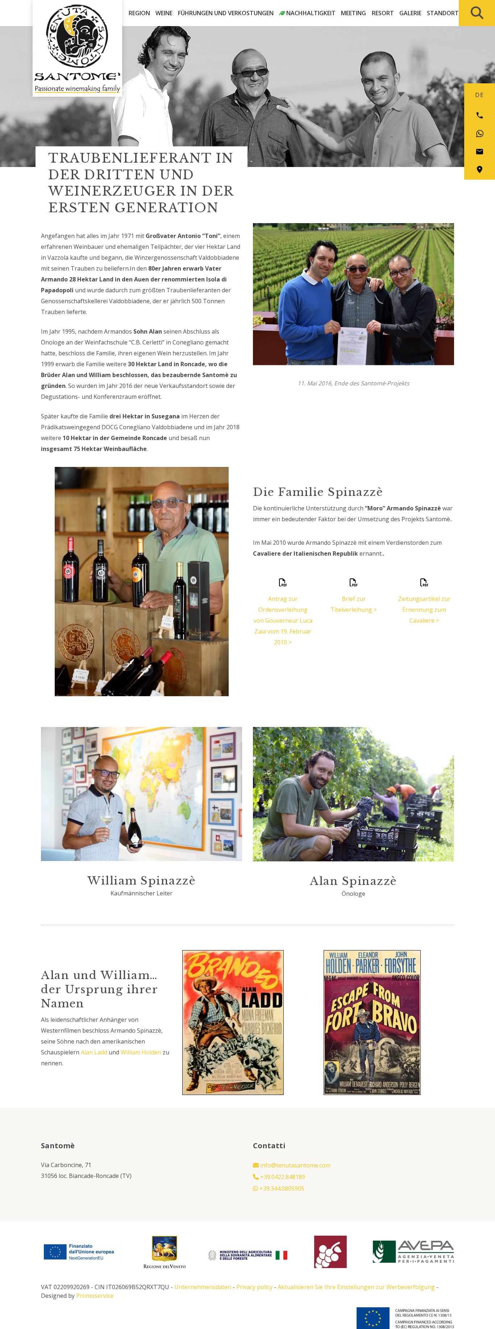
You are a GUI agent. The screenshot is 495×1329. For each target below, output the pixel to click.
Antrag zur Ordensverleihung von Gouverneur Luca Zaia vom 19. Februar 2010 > (283, 620)
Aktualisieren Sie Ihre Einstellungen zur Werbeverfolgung (356, 1287)
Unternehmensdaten (202, 1287)
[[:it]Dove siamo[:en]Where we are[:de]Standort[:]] (479, 169)
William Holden (141, 1052)
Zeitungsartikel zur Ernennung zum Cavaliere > (424, 609)
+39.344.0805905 (281, 1188)
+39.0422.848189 (282, 1177)
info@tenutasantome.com (294, 1165)
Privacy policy (254, 1287)
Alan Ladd (94, 1052)
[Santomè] (77, 36)
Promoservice (94, 1296)
